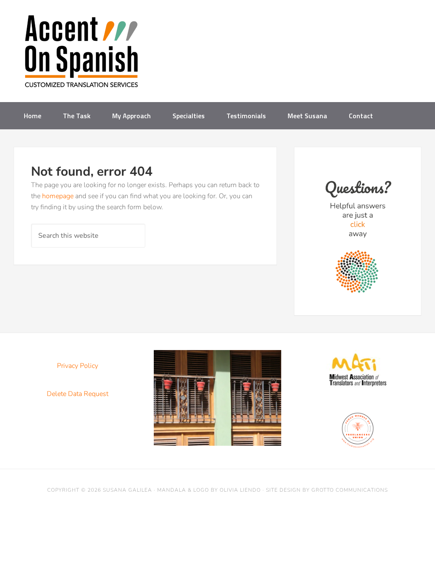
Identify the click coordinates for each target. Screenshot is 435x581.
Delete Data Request (77, 394)
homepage (57, 196)
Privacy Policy (77, 365)
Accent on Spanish (82, 54)
